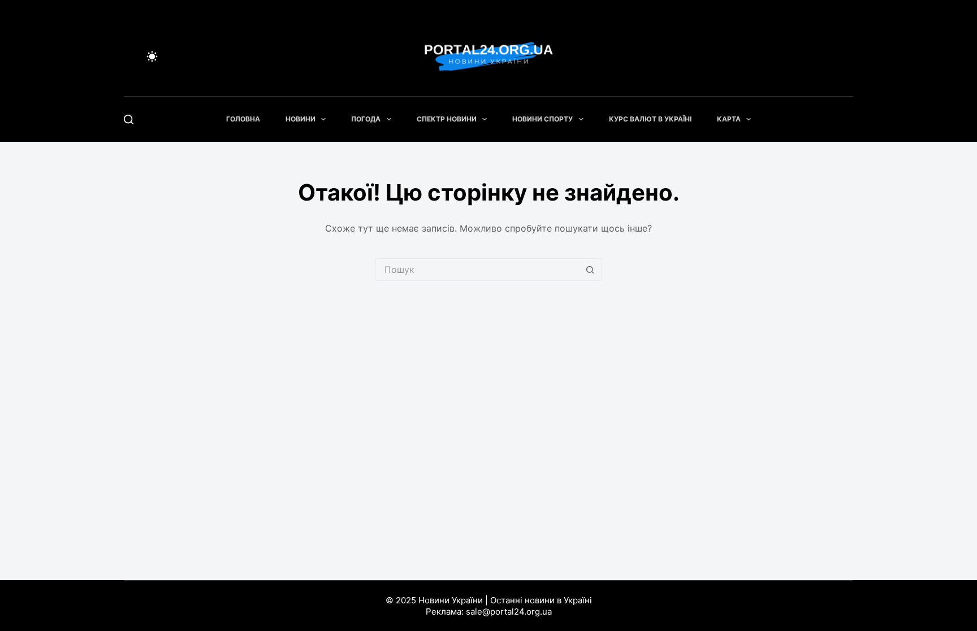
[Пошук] (128, 119)
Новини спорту (542, 119)
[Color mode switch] (152, 56)
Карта (729, 119)
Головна (243, 119)
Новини (300, 119)
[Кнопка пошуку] (590, 269)
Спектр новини (447, 119)
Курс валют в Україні (650, 119)
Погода (366, 119)
